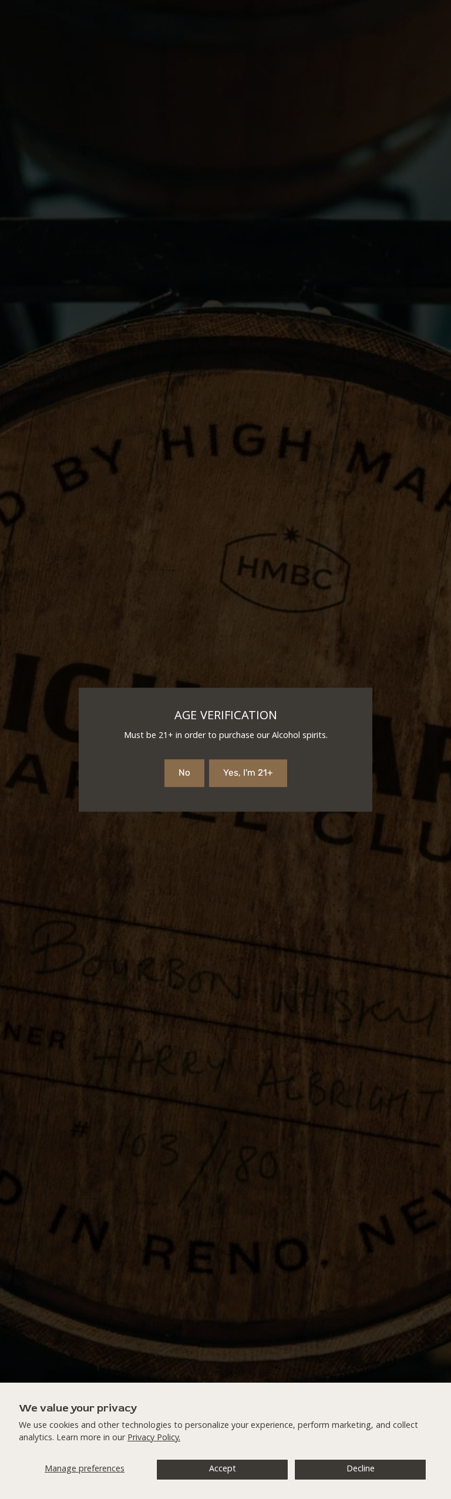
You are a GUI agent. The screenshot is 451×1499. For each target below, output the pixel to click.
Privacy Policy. (153, 1438)
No (184, 772)
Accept (222, 1470)
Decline (360, 1470)
